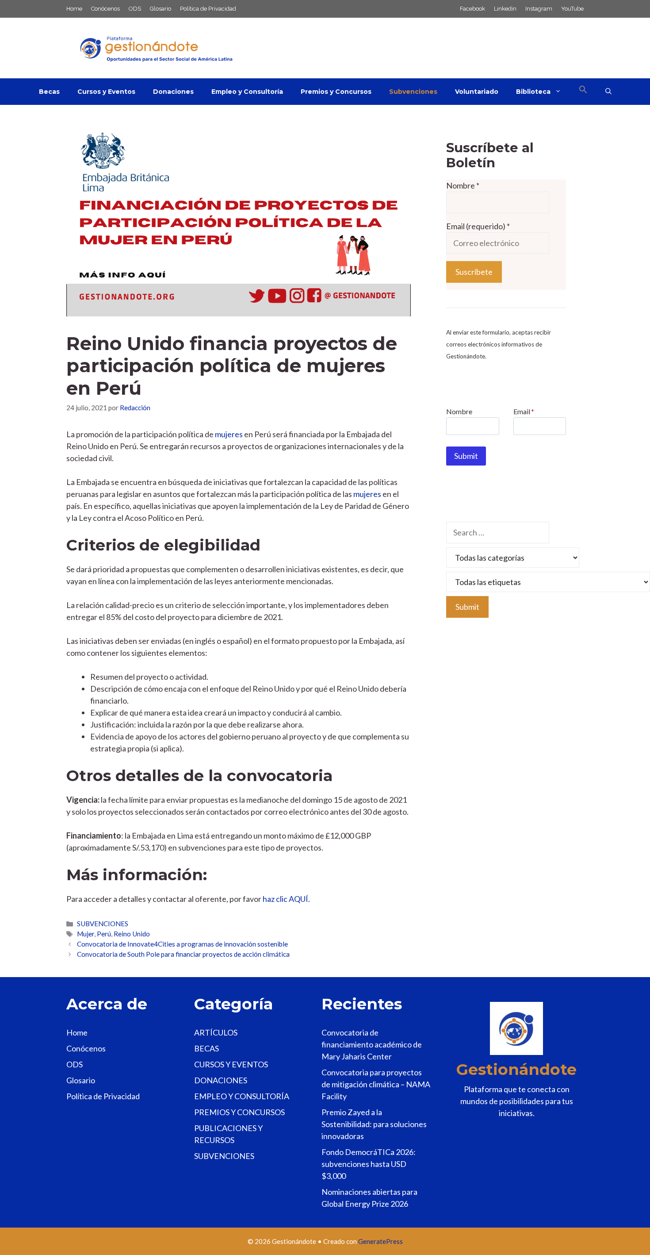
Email (523, 411)
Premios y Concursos (336, 92)
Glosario (160, 8)
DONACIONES (220, 1080)
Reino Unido (132, 934)
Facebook (472, 8)
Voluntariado (476, 92)
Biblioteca (533, 92)
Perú (104, 934)
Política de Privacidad (208, 8)
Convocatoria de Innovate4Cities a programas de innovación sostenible (182, 944)
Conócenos (105, 8)
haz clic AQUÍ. (286, 899)
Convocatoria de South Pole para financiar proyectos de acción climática (183, 954)
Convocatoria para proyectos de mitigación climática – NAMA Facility (375, 1084)
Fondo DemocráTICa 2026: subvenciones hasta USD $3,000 (368, 1164)
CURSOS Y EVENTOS (231, 1064)
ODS (135, 8)
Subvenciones (413, 92)
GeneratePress (380, 1241)
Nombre (462, 185)
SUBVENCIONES (102, 924)
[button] (583, 91)
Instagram (538, 8)
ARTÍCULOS (215, 1032)
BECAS (206, 1048)
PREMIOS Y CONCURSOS (239, 1112)
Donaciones (173, 92)
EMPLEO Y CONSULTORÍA (241, 1096)
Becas (49, 92)
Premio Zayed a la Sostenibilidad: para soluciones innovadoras (374, 1124)
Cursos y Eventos (106, 92)
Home (74, 8)
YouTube (572, 8)
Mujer (85, 934)
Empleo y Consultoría (247, 92)
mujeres (229, 434)
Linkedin (505, 8)
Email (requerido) (478, 226)
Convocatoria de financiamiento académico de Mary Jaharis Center (371, 1044)
